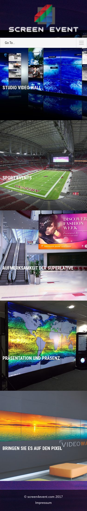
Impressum (43, 503)
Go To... (10, 43)
